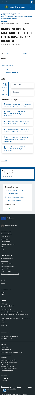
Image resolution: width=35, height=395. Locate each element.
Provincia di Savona (6, 350)
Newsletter (4, 381)
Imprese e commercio (6, 269)
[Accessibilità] (4, 390)
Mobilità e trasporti (6, 271)
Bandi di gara (4, 21)
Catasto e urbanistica (6, 263)
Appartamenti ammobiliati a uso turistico (12, 352)
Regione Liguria (5, 2)
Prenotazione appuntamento (9, 368)
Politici (2, 247)
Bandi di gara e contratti (7, 15)
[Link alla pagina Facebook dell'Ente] (2, 378)
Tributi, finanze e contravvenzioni (10, 274)
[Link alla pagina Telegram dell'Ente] (5, 378)
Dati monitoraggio (6, 387)
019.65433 (9, 309)
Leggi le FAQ (4, 364)
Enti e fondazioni (5, 239)
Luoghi (3, 292)
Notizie (3, 283)
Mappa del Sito (11, 389)
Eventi (2, 294)
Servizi (19, 387)
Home (2, 13)
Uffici (2, 249)
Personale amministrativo (8, 244)
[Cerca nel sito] (30, 7)
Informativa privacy (6, 355)
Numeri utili (4, 325)
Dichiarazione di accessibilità (8, 360)
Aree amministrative (6, 234)
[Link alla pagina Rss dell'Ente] (8, 378)
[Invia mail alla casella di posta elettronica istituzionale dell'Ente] (13, 311)
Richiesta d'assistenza (7, 370)
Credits (30, 387)
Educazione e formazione (7, 266)
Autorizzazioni (4, 261)
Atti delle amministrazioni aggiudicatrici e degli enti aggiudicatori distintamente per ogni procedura (16, 17)
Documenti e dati (5, 236)
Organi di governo (5, 242)
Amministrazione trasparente (12, 13)
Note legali (4, 357)
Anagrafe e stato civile (7, 258)
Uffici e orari (4, 323)
